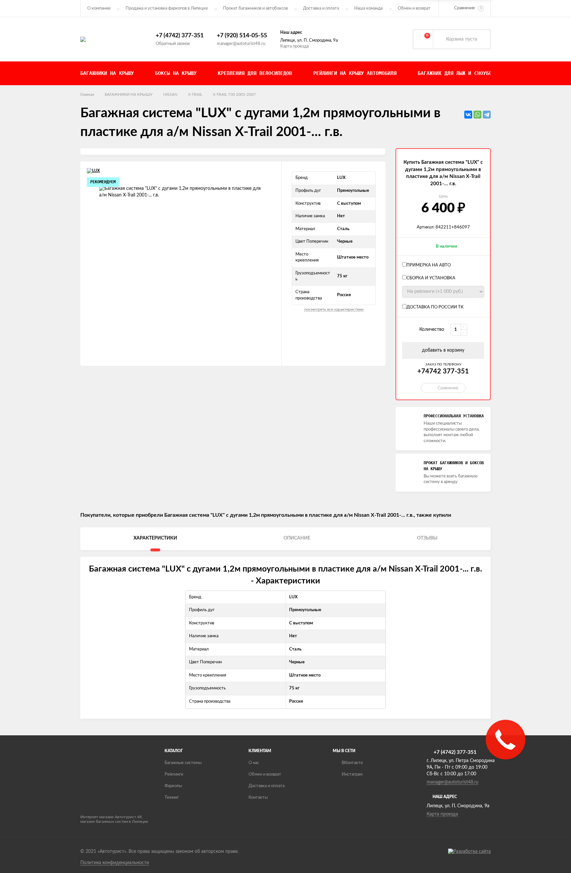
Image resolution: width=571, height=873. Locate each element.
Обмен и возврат (414, 8)
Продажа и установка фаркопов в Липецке (167, 8)
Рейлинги (174, 774)
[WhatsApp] (477, 115)
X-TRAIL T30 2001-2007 (234, 94)
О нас (253, 763)
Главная (87, 94)
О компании (98, 8)
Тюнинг (172, 797)
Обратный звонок (173, 44)
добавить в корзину (443, 350)
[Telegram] (487, 115)
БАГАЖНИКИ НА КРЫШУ (129, 94)
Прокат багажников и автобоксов (255, 8)
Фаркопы (173, 786)
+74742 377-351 (443, 371)
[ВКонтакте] (468, 115)
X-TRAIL (195, 94)
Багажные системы (183, 763)
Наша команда (368, 8)
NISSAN (170, 94)
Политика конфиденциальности (114, 862)
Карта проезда (294, 46)
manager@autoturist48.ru (241, 44)
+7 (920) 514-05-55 (242, 36)
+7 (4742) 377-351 (180, 36)
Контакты (258, 797)
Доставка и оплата (321, 8)
